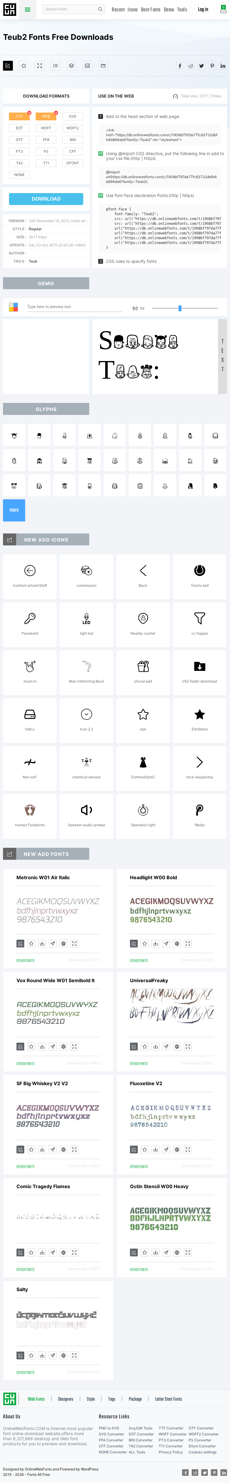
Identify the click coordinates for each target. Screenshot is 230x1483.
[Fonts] (103, 66)
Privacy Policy (171, 1452)
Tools (182, 10)
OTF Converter (201, 1428)
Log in (203, 9)
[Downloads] (42, 943)
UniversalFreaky (149, 980)
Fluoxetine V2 (146, 1083)
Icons (133, 10)
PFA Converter (111, 1440)
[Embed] (63, 943)
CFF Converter (111, 1446)
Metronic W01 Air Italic (43, 877)
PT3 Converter (171, 1440)
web (46, 116)
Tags (111, 1399)
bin (73, 139)
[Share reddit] (191, 65)
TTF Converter (171, 1428)
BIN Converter (140, 1440)
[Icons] (87, 66)
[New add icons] (9, 539)
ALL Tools (137, 1452)
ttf (19, 116)
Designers (65, 1399)
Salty (22, 1289)
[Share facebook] (180, 65)
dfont (72, 163)
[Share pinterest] (212, 65)
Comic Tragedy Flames (43, 1186)
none (19, 174)
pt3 (19, 151)
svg (72, 116)
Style (91, 1399)
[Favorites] (24, 66)
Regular (35, 229)
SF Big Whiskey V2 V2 (42, 1083)
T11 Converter (170, 1446)
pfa (46, 139)
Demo (169, 10)
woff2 (72, 128)
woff (46, 128)
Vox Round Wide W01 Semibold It (55, 980)
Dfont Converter (202, 1446)
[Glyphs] (55, 66)
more (14, 510)
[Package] (71, 66)
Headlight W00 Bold (153, 877)
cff (72, 151)
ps (46, 151)
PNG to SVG (109, 1428)
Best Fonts (151, 10)
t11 (46, 163)
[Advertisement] (48, 356)
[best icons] (9, 854)
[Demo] (40, 66)
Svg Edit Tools (140, 1428)
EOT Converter (141, 1434)
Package (135, 1399)
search (100, 9)
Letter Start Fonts (168, 1399)
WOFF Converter (173, 1434)
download (46, 198)
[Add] (8, 66)
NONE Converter (113, 1452)
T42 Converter (141, 1446)
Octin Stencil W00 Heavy (159, 1186)
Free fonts (10, 10)
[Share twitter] (201, 65)
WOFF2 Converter (204, 1434)
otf (19, 139)
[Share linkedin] (223, 65)
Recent (118, 10)
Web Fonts (36, 1399)
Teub (33, 261)
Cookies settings (203, 1452)
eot (19, 128)
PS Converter (200, 1440)
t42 (19, 163)
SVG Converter (111, 1434)
